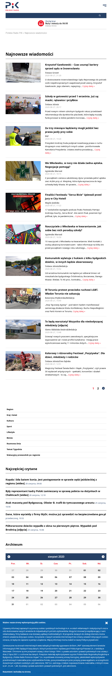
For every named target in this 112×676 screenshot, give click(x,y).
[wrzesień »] (103, 556)
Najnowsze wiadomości (36, 33)
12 (41, 584)
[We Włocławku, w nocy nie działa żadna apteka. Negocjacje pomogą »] (23, 173)
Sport (9, 426)
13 (56, 584)
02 (99, 570)
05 (41, 577)
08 (85, 577)
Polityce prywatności (89, 640)
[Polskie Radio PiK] (12, 6)
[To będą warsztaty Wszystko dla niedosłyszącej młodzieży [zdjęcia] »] (23, 332)
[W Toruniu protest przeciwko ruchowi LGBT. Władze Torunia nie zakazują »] (23, 300)
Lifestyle (11, 432)
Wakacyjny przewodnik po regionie (23, 455)
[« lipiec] (9, 556)
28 (27, 570)
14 (70, 584)
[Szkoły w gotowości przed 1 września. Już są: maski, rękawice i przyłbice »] (23, 106)
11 (27, 584)
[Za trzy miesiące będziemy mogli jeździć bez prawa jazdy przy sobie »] (23, 140)
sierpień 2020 (56, 556)
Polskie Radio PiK (14, 33)
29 (41, 570)
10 (13, 584)
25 (27, 597)
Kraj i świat (12, 415)
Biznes (10, 438)
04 (27, 577)
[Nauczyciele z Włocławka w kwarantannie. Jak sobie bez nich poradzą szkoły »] (23, 237)
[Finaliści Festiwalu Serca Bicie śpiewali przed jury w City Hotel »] (23, 205)
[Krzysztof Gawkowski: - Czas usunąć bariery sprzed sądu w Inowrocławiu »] (23, 75)
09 (99, 577)
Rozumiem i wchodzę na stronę (17, 672)
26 (41, 597)
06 (56, 577)
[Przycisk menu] (104, 5)
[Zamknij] (106, 623)
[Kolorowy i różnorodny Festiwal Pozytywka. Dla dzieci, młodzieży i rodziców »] (23, 363)
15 (85, 584)
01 (85, 570)
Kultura (10, 420)
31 (70, 570)
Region (10, 409)
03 (13, 577)
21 (70, 591)
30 (56, 570)
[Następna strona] (103, 388)
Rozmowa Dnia (14, 443)
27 (13, 570)
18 (27, 591)
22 (85, 591)
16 (99, 584)
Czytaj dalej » (88, 86)
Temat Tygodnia (14, 449)
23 (99, 591)
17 (13, 591)
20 (56, 591)
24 (13, 597)
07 (70, 577)
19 (41, 591)
